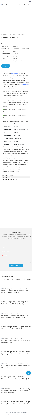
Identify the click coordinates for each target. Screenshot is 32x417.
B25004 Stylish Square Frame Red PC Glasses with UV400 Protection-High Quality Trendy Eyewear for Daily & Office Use (15, 378)
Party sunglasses (26, 279)
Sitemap (19, 414)
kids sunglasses (6, 279)
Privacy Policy (24, 414)
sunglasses (14, 73)
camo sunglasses (16, 279)
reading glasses (25, 84)
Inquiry (5, 66)
